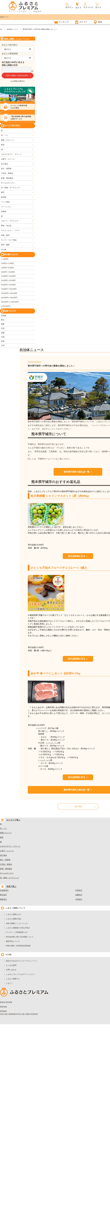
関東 (2, 324)
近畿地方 (78, 895)
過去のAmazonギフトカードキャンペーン (22, 961)
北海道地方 (4, 890)
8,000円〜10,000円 (8, 272)
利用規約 (3, 1011)
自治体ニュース (12, 29)
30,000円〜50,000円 (8, 285)
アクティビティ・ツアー (10, 231)
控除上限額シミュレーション (17, 923)
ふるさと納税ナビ (13, 979)
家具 (2, 192)
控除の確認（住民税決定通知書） (19, 946)
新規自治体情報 (6, 1002)
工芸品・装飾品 (7, 173)
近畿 (2, 333)
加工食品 (4, 164)
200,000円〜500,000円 (9, 298)
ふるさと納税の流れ (13, 919)
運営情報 (3, 1007)
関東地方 (3, 899)
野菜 (2, 145)
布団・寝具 (5, 235)
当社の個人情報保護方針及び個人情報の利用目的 (19, 1014)
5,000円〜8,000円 (7, 268)
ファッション (6, 207)
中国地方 (78, 899)
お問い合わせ (11, 970)
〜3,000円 (4, 259)
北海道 (3, 316)
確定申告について (13, 941)
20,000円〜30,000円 (8, 280)
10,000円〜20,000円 (8, 276)
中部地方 (78, 890)
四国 (2, 341)
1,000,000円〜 (6, 306)
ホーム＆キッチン (8, 183)
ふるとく (9, 983)
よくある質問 (11, 965)
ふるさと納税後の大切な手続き (18, 928)
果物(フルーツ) (5, 833)
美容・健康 (5, 245)
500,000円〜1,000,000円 (10, 302)
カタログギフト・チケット (11, 154)
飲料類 (3, 197)
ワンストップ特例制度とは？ (17, 932)
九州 (2, 345)
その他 (3, 250)
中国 (2, 337)
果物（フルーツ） (8, 140)
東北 (2, 320)
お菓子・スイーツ (8, 159)
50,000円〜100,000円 (8, 289)
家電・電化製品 (7, 178)
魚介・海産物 (6, 169)
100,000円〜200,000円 (9, 293)
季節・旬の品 (6, 226)
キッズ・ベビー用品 (8, 240)
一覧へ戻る (78, 806)
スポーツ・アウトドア (9, 221)
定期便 (3, 211)
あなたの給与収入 (10, 45)
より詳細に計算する (17, 81)
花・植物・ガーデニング (10, 188)
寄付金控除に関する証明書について (20, 937)
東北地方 (3, 895)
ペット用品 (5, 202)
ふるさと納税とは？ (13, 914)
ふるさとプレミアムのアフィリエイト (20, 974)
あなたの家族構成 (10, 54)
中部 (2, 328)
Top (1, 29)
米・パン (4, 135)
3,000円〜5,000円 (7, 263)
